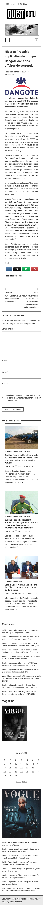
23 (10, 771)
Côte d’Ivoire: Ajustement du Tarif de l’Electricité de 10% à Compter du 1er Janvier (21, 587)
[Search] (36, 40)
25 (21, 771)
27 (33, 771)
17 (16, 768)
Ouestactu (21, 899)
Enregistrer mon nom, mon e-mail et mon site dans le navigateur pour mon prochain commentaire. (23, 398)
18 (21, 768)
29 (5, 775)
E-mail (5, 372)
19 (27, 768)
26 (27, 771)
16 (10, 768)
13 (33, 764)
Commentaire (8, 329)
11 (21, 764)
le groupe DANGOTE (21, 101)
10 (16, 764)
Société (27, 451)
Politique (18, 451)
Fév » (24, 781)
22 (5, 771)
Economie (17, 276)
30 (10, 775)
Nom (4, 360)
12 (27, 764)
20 (33, 768)
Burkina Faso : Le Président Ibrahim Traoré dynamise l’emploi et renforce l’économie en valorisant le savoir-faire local (21, 524)
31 (16, 775)
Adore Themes (16, 902)
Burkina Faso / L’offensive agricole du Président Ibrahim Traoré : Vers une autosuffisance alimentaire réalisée (21, 459)
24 (16, 771)
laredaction (9, 75)
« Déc (18, 781)
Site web (5, 383)
